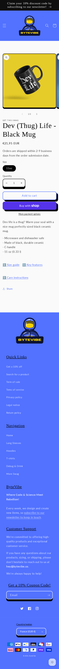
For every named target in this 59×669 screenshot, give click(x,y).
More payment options (30, 214)
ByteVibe (32, 656)
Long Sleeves (13, 443)
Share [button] (10, 288)
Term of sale (13, 381)
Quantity (7, 176)
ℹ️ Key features (32, 264)
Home (9, 435)
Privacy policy (14, 397)
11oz (9, 168)
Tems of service (15, 389)
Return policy (13, 412)
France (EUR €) (28, 631)
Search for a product (17, 374)
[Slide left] (22, 114)
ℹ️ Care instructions (15, 277)
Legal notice (13, 405)
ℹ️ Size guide (11, 264)
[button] (4, 25)
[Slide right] (36, 114)
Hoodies (11, 450)
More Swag (12, 473)
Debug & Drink (14, 466)
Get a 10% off (14, 366)
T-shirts (10, 458)
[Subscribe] (48, 595)
